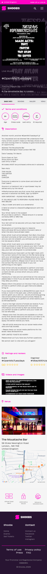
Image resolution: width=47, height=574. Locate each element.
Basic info (8, 101)
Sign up (33, 2)
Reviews (21, 101)
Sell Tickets (9, 536)
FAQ (28, 552)
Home (6, 531)
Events (7, 534)
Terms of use (13, 549)
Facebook (29, 534)
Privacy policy (33, 549)
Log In (42, 2)
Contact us (30, 531)
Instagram (30, 539)
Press (19, 552)
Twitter (28, 536)
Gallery (32, 101)
